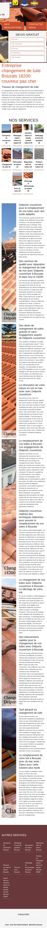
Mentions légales (35, 925)
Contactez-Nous (36, 26)
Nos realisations (12, 26)
